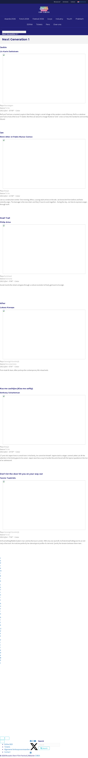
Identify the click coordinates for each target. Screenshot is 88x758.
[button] (31, 741)
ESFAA (30, 24)
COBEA (37, 755)
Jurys (49, 19)
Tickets (39, 24)
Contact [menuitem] (7, 752)
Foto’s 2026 (24, 19)
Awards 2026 (10, 19)
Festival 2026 (38, 19)
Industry (59, 19)
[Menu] (2, 741)
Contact (73, 2)
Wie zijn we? (57, 2)
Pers (48, 24)
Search (41, 741)
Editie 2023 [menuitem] (8, 744)
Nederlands (82, 2)
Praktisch (80, 19)
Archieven (65, 2)
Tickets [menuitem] (7, 747)
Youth (69, 19)
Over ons (57, 24)
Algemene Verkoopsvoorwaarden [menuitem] (17, 749)
